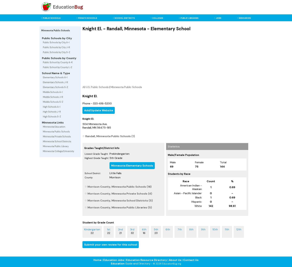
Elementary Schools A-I (55, 77)
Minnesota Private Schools (57, 136)
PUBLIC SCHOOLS (51, 18)
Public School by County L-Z (57, 67)
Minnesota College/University (58, 151)
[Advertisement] (165, 58)
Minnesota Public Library (56, 146)
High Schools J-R (52, 111)
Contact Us (191, 260)
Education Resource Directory (146, 260)
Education (118, 263)
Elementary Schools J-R (55, 82)
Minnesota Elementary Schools (132, 165)
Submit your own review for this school (110, 244)
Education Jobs (113, 260)
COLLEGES (157, 18)
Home (97, 260)
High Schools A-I (51, 106)
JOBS (218, 18)
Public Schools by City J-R (56, 47)
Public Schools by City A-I (56, 42)
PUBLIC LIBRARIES (189, 18)
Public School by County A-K (58, 62)
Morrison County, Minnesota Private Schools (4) (120, 193)
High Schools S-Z (52, 116)
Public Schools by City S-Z (56, 52)
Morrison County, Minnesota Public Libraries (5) (120, 207)
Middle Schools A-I (53, 92)
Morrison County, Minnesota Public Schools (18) (120, 186)
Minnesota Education (54, 126)
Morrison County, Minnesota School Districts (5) (120, 200)
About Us (175, 260)
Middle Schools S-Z (53, 101)
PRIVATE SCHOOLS (87, 18)
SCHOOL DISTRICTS (125, 18)
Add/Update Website (98, 110)
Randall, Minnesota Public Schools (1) (110, 136)
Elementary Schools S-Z (55, 87)
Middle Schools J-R (53, 97)
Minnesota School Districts (57, 141)
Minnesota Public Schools (56, 131)
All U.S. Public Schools (95, 87)
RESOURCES (245, 18)
